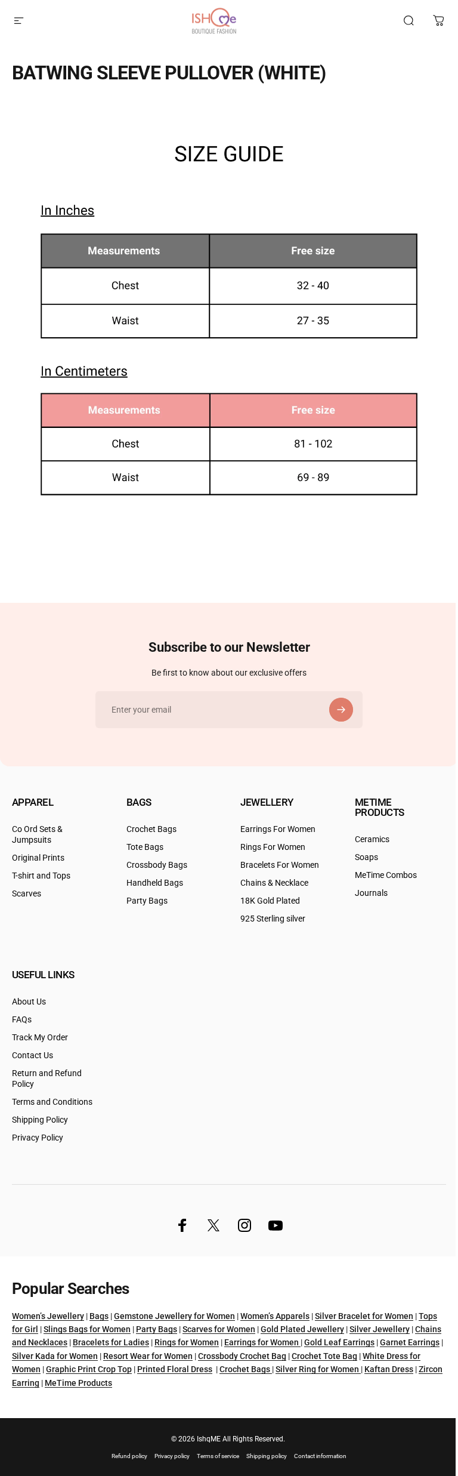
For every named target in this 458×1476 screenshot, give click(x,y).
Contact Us (32, 1055)
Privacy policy (172, 1456)
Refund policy (129, 1456)
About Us (29, 1002)
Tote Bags (144, 847)
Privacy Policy (37, 1138)
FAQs (22, 1020)
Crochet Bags (151, 829)
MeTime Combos (386, 875)
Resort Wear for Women (148, 1356)
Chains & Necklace (274, 883)
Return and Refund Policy (47, 1078)
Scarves (26, 894)
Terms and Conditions (52, 1102)
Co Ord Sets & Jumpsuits (37, 834)
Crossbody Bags (156, 865)
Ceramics (372, 839)
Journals (371, 893)
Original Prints (38, 858)
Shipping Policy (40, 1120)
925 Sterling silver (272, 919)
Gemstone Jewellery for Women (174, 1316)
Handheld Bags (154, 883)
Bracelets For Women (279, 865)
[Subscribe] (341, 710)
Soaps (366, 857)
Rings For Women (272, 847)
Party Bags (147, 901)
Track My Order (40, 1038)
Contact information (320, 1456)
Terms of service (218, 1456)
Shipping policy (266, 1456)
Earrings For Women (277, 829)
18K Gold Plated (270, 901)
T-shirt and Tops (41, 876)
